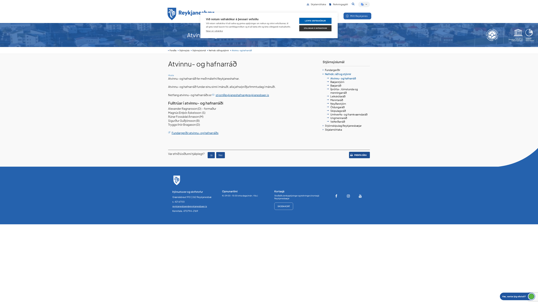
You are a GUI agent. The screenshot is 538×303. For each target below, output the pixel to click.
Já (211, 155)
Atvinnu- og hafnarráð (242, 50)
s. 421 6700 (178, 201)
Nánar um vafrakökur (214, 31)
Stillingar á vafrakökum (315, 28)
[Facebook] (336, 195)
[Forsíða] (191, 14)
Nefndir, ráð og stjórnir (219, 50)
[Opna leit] (353, 4)
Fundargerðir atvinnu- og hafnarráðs (195, 133)
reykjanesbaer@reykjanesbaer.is (189, 206)
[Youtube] (360, 195)
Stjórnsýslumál (199, 50)
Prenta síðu (360, 155)
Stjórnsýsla (184, 50)
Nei (220, 155)
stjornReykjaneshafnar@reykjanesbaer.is (242, 95)
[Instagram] (348, 195)
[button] (517, 296)
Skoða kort (284, 206)
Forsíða (173, 50)
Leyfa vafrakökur (315, 21)
